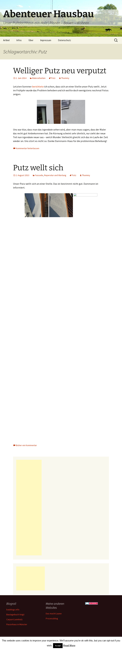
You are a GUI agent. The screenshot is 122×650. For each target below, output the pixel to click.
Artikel (6, 40)
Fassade (39, 175)
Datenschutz (64, 40)
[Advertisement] (29, 507)
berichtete (38, 86)
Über (30, 40)
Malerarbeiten (38, 78)
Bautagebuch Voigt (15, 614)
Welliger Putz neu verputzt (59, 70)
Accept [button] (58, 645)
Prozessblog (52, 618)
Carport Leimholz (14, 619)
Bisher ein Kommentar (26, 445)
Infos (19, 40)
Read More (69, 645)
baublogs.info (12, 609)
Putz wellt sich (38, 167)
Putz (53, 78)
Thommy (65, 78)
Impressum (45, 40)
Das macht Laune (54, 613)
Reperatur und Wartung (55, 175)
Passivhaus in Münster (16, 624)
